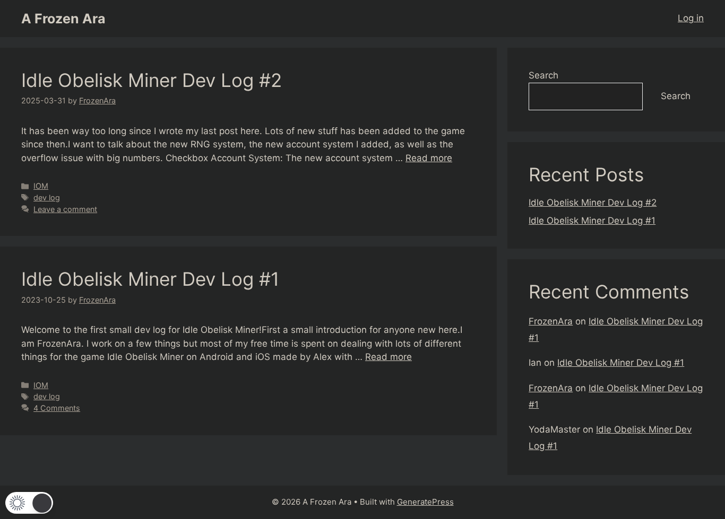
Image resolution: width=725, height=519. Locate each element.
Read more (428, 158)
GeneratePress (425, 502)
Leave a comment (65, 209)
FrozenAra (551, 321)
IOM (40, 185)
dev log (46, 197)
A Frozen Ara (63, 19)
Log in (691, 18)
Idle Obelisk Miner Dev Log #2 (151, 80)
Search (543, 75)
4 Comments (56, 407)
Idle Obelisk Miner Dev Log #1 (150, 279)
